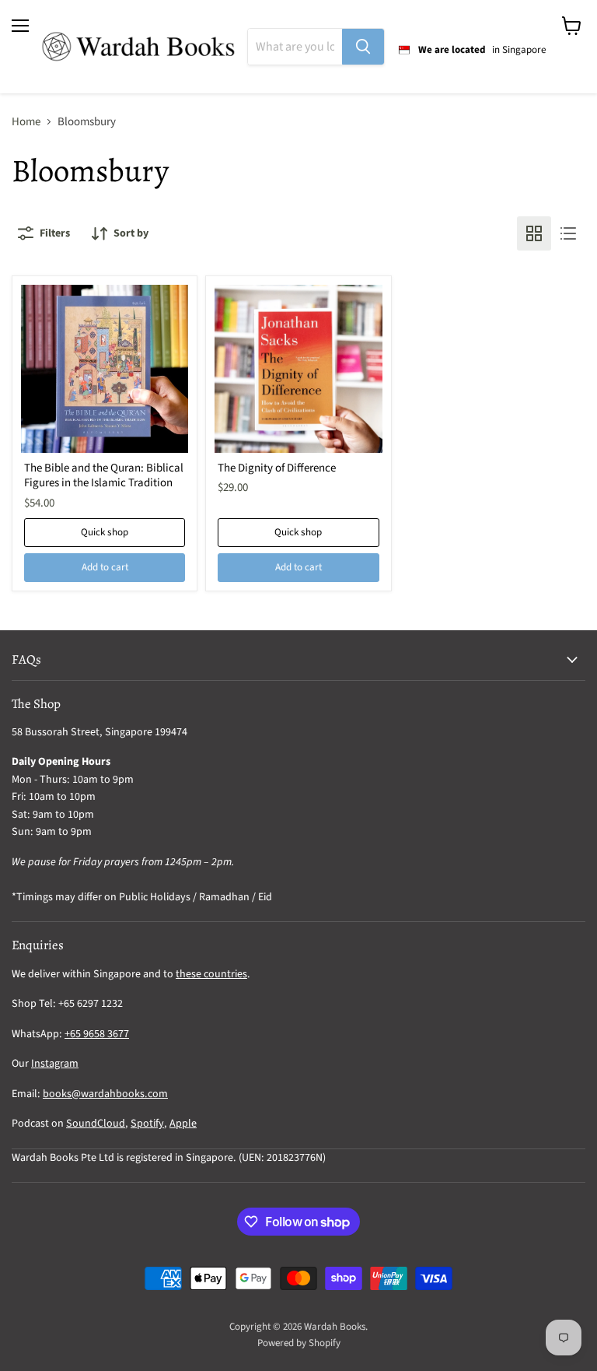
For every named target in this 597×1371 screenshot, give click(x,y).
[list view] (568, 233)
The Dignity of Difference (277, 468)
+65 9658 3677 (97, 1034)
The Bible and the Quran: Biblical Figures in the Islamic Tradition (103, 476)
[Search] (363, 47)
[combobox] (295, 47)
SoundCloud (95, 1123)
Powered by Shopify (298, 1343)
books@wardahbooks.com (105, 1094)
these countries (211, 974)
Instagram (55, 1063)
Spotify (147, 1123)
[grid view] (534, 233)
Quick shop (104, 532)
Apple (183, 1123)
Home (26, 121)
